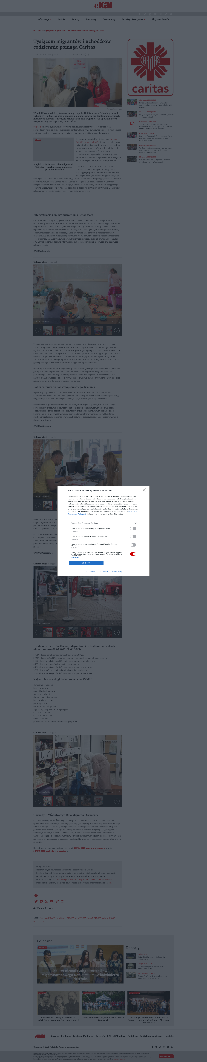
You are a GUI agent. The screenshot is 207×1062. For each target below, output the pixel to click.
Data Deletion (90, 571)
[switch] (133, 528)
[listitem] (103, 523)
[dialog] (103, 531)
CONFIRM (86, 563)
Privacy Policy (117, 571)
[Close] (145, 490)
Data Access (103, 571)
